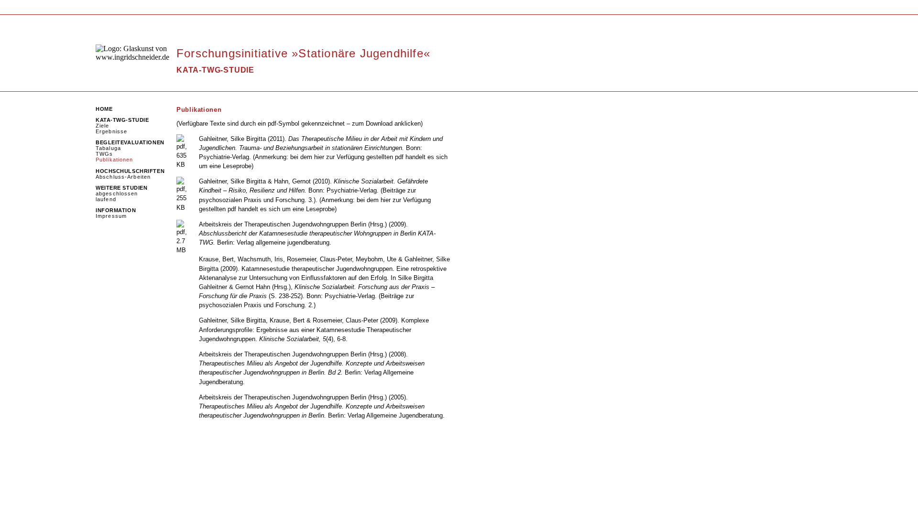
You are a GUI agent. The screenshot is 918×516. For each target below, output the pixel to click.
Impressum (111, 216)
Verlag (240, 157)
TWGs (104, 154)
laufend (106, 199)
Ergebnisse (111, 131)
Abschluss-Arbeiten (123, 177)
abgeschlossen (117, 193)
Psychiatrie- (215, 157)
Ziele (102, 126)
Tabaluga (108, 148)
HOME (104, 109)
